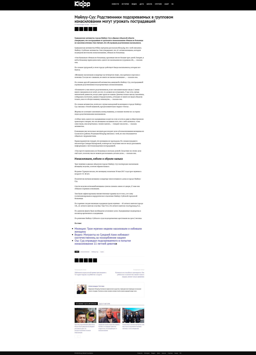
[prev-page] (76, 336)
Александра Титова (82, 24)
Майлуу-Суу (95, 251)
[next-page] (79, 336)
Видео (134, 4)
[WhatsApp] (95, 29)
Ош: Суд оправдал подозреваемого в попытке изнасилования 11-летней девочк (103, 242)
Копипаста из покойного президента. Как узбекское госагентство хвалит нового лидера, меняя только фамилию (129, 275)
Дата (142, 4)
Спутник (158, 4)
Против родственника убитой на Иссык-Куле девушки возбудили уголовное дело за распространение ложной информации (85, 328)
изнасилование (84, 251)
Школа (149, 4)
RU (173, 4)
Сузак (102, 251)
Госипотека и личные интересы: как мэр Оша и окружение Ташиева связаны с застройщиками (133, 326)
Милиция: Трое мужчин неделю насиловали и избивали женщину (108, 230)
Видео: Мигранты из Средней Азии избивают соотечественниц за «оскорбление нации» (102, 236)
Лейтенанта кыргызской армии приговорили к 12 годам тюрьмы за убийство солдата (90, 274)
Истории (125, 4)
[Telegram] (90, 29)
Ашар (166, 4)
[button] (179, 4)
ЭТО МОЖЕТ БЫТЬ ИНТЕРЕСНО (86, 304)
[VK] (86, 29)
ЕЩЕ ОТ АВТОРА (104, 304)
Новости (115, 4)
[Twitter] (81, 29)
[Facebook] (77, 29)
